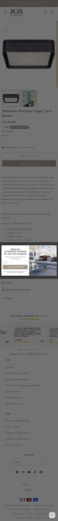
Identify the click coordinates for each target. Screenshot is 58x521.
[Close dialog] (55, 247)
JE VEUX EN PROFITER (15, 267)
